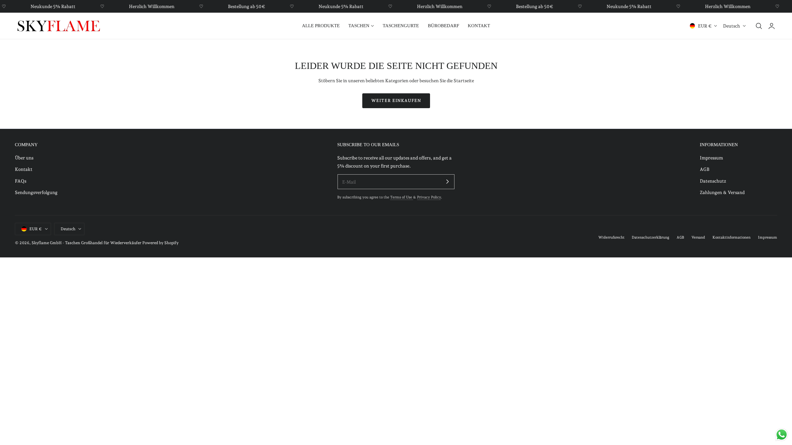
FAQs (20, 181)
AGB (704, 169)
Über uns (24, 157)
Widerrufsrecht (611, 237)
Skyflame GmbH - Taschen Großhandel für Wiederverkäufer (86, 242)
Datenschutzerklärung (650, 237)
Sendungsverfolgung (36, 192)
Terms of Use (401, 197)
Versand (698, 237)
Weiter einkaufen (396, 100)
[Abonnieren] (447, 181)
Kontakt (23, 169)
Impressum (711, 157)
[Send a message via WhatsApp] (781, 434)
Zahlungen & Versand (722, 192)
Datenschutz (713, 181)
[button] (758, 26)
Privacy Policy (429, 197)
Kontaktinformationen (731, 237)
